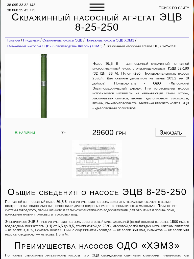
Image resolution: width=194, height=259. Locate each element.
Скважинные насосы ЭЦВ (62, 40)
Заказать (171, 132)
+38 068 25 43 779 (20, 10)
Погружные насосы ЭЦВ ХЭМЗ (109, 40)
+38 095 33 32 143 (20, 5)
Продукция (31, 40)
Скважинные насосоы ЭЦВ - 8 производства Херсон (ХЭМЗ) (55, 46)
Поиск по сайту (173, 7)
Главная (13, 40)
